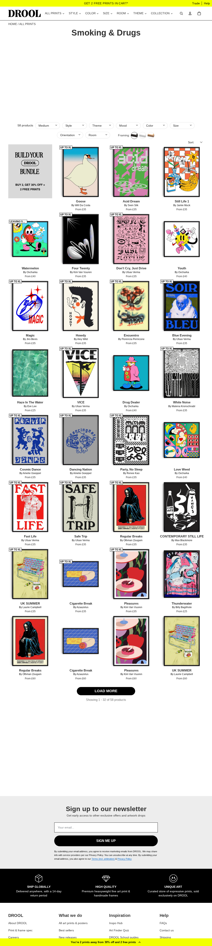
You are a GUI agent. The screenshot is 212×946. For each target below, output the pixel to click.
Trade (196, 3)
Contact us (167, 930)
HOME (12, 24)
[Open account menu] (190, 13)
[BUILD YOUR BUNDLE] (30, 177)
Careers (13, 937)
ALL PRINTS (27, 24)
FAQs (163, 923)
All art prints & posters (73, 923)
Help (207, 3)
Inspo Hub (116, 923)
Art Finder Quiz (119, 930)
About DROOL (17, 923)
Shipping (165, 937)
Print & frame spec (20, 930)
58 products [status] (25, 125)
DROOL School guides (124, 937)
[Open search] (181, 13)
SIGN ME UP (106, 841)
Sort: (191, 142)
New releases (68, 937)
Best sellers (66, 930)
